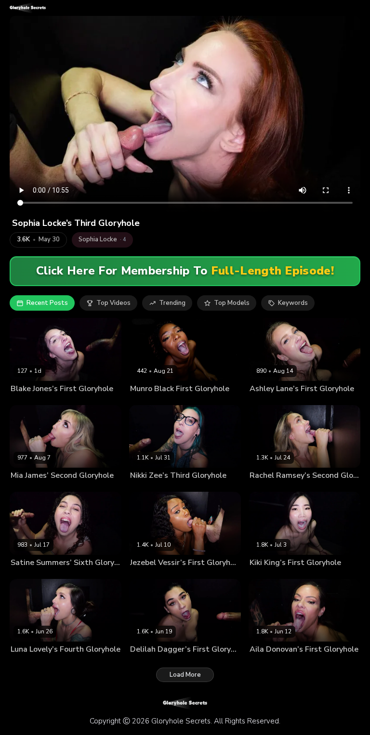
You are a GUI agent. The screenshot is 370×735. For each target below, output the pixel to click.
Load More (185, 674)
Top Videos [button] (113, 303)
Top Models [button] (232, 303)
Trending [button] (172, 303)
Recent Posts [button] (47, 303)
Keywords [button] (293, 303)
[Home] (28, 7)
